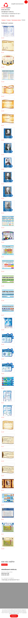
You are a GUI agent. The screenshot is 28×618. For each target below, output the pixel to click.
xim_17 (2, 446)
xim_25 (2, 344)
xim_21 (2, 402)
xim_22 (2, 388)
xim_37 (2, 183)
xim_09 (2, 548)
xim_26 (2, 329)
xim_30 (2, 271)
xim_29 (2, 286)
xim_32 (2, 242)
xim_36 (2, 198)
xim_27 (2, 315)
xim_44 (2, 81)
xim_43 (2, 96)
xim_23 (2, 373)
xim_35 (2, 213)
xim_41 (2, 125)
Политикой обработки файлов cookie (17, 613)
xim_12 (2, 519)
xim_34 (2, 227)
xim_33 (2, 37)
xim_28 (2, 300)
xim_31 (2, 256)
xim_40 (2, 140)
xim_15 (2, 475)
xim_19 (2, 52)
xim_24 (2, 359)
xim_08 (2, 67)
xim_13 (2, 504)
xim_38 (2, 169)
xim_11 (2, 534)
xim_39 (2, 154)
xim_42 (2, 110)
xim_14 (2, 490)
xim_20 (2, 417)
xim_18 (2, 431)
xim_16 (2, 461)
